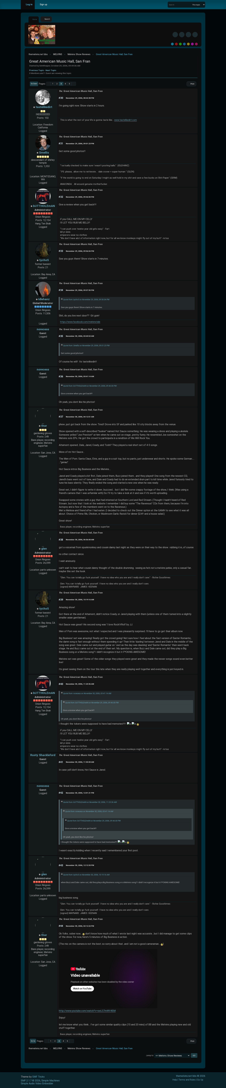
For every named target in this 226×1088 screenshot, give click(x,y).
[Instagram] (188, 34)
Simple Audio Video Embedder (37, 1083)
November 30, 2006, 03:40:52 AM (80, 336)
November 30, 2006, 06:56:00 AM (80, 540)
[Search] (189, 5)
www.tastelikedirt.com (125, 120)
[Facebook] (175, 34)
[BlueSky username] (181, 34)
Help (174, 1079)
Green (180, 44)
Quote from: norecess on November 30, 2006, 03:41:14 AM (87, 693)
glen (44, 548)
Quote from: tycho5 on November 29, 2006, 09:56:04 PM (86, 299)
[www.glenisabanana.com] (43, 566)
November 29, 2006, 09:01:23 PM (80, 143)
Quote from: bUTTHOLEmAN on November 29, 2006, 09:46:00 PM (90, 386)
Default (172, 44)
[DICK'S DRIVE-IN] (43, 173)
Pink (196, 44)
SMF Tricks (38, 1076)
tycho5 (44, 260)
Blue (184, 44)
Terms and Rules (187, 1079)
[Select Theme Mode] (54, 4)
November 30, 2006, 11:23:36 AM (80, 684)
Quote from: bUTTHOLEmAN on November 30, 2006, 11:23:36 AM (90, 802)
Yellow (188, 44)
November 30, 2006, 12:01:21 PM (80, 793)
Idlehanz (44, 299)
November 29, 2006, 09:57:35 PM (80, 290)
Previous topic (36, 70)
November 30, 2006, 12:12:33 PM (80, 865)
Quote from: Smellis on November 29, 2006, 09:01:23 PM (86, 346)
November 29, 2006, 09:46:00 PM (80, 197)
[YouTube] (195, 34)
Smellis (44, 152)
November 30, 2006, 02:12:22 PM (80, 926)
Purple (192, 44)
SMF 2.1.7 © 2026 (30, 1080)
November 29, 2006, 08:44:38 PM (80, 98)
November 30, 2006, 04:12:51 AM (80, 417)
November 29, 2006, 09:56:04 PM (80, 251)
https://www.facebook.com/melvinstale (80, 322)
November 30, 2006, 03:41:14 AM (80, 376)
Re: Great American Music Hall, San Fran (81, 91)
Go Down (34, 84)
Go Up (33, 1041)
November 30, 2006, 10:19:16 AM (80, 600)
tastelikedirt (44, 107)
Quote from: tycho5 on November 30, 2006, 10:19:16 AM (86, 875)
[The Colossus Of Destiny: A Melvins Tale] (43, 320)
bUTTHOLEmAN (44, 206)
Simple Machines (50, 1080)
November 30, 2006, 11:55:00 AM (80, 762)
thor (44, 425)
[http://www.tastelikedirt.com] (43, 121)
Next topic (51, 70)
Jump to (149, 1055)
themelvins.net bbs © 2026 (190, 1076)
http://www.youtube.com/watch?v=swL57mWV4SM (87, 1010)
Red (176, 44)
